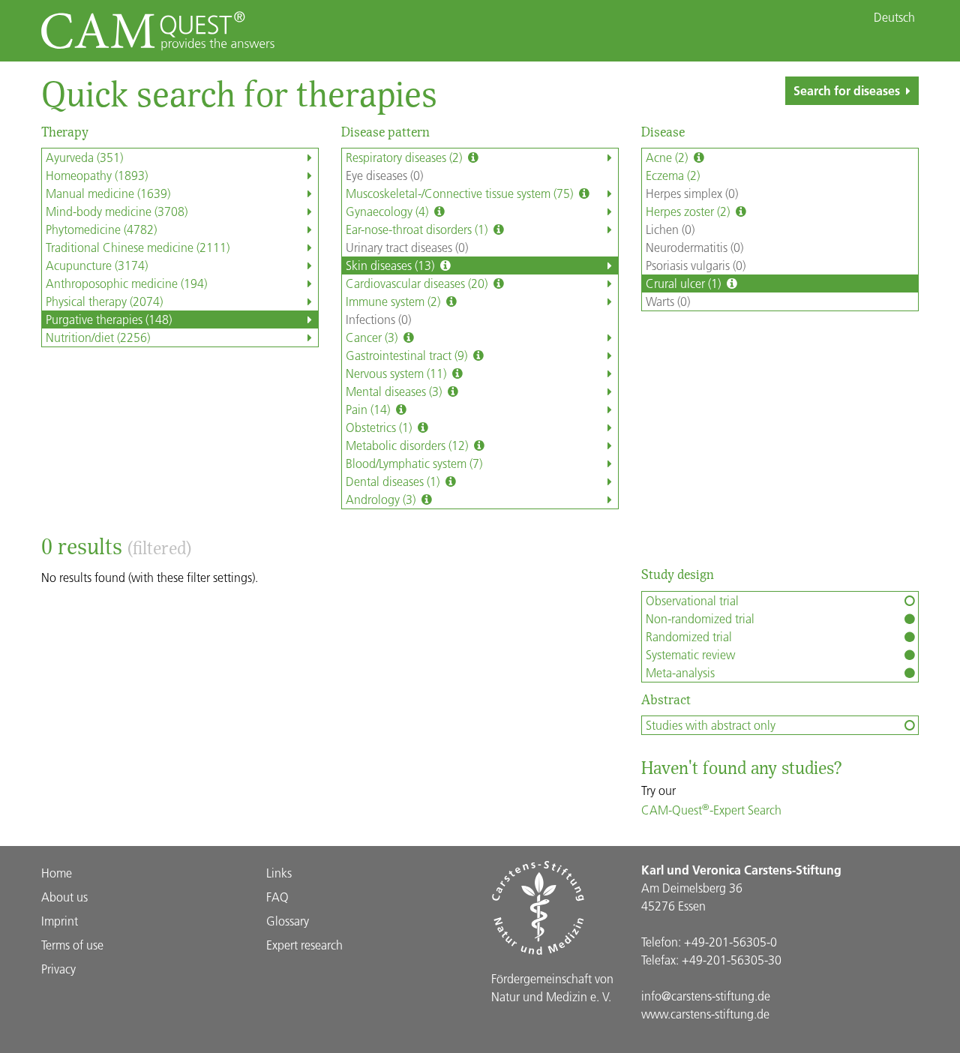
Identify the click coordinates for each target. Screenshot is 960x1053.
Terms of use (72, 944)
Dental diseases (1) (394, 481)
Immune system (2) (394, 301)
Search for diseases (847, 90)
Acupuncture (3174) (97, 265)
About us (64, 896)
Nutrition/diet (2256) (98, 337)
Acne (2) (668, 157)
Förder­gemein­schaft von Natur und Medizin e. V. (552, 987)
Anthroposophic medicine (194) (126, 283)
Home (56, 872)
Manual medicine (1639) (108, 193)
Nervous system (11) (397, 373)
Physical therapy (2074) (104, 301)
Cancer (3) (373, 337)
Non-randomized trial (700, 618)
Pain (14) (369, 409)
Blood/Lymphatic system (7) (414, 463)
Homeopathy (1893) (97, 175)
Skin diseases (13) (391, 265)
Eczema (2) (673, 175)
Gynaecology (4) (388, 211)
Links (279, 872)
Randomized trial (689, 636)
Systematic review (690, 654)
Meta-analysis (680, 672)
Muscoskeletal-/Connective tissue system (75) (461, 193)
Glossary (287, 920)
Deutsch (894, 17)
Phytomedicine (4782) (101, 229)
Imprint (59, 920)
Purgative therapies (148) (109, 319)
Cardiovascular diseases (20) (418, 283)
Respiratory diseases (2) (405, 157)
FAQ (277, 896)
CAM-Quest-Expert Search (711, 810)
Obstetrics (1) (380, 427)
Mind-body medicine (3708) (117, 211)
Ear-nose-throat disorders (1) (418, 229)
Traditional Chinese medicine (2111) (138, 247)
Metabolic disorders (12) (408, 445)
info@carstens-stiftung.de (705, 996)
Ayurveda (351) (84, 157)
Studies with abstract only (711, 725)
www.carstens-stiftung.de (705, 1014)
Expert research (304, 944)
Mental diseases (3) (395, 391)
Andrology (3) (382, 499)
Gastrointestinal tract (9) (408, 355)
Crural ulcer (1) (685, 283)
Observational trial (692, 600)
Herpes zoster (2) (689, 211)
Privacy (58, 968)
